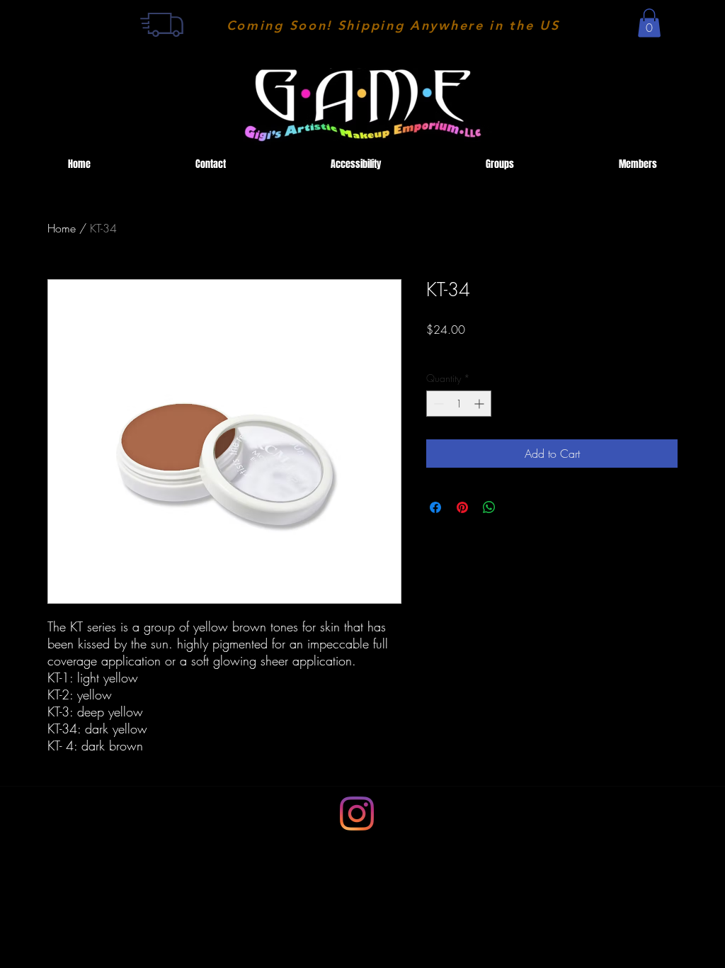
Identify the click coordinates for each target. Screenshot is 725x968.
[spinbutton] (459, 403)
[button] (649, 23)
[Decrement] (437, 403)
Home (61, 228)
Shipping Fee (452, 349)
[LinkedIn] (357, 814)
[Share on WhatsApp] (489, 507)
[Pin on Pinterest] (462, 507)
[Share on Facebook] (435, 507)
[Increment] (480, 403)
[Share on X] (516, 507)
